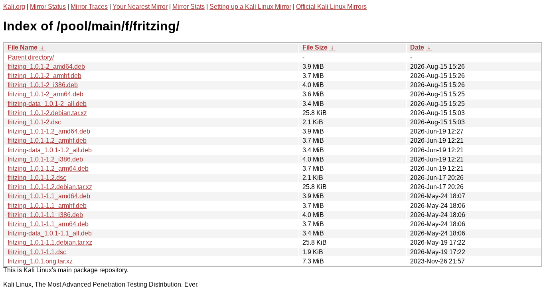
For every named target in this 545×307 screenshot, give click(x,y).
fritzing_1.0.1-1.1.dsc (37, 252)
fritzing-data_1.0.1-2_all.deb (47, 103)
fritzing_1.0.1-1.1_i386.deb (45, 214)
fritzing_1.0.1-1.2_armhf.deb (47, 140)
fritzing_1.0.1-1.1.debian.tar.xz (50, 242)
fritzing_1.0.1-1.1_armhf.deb (47, 205)
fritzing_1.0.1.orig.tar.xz (40, 261)
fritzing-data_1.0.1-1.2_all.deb (50, 150)
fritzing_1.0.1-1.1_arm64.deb (48, 224)
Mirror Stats (188, 6)
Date (417, 47)
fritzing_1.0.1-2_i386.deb (43, 85)
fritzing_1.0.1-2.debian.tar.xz (47, 113)
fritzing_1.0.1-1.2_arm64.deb (48, 168)
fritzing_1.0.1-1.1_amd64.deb (49, 196)
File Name (23, 47)
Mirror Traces (89, 6)
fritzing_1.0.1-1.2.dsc (37, 177)
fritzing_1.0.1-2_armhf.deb (44, 75)
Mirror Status (48, 6)
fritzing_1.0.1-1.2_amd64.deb (49, 131)
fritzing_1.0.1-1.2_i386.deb (45, 159)
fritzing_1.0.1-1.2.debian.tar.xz (50, 186)
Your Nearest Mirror (140, 6)
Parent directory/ (31, 57)
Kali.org (14, 6)
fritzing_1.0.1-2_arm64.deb (45, 94)
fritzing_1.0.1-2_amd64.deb (46, 66)
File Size (315, 47)
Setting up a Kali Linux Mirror (250, 6)
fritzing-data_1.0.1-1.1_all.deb (50, 233)
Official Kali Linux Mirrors (331, 6)
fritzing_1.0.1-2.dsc (34, 122)
